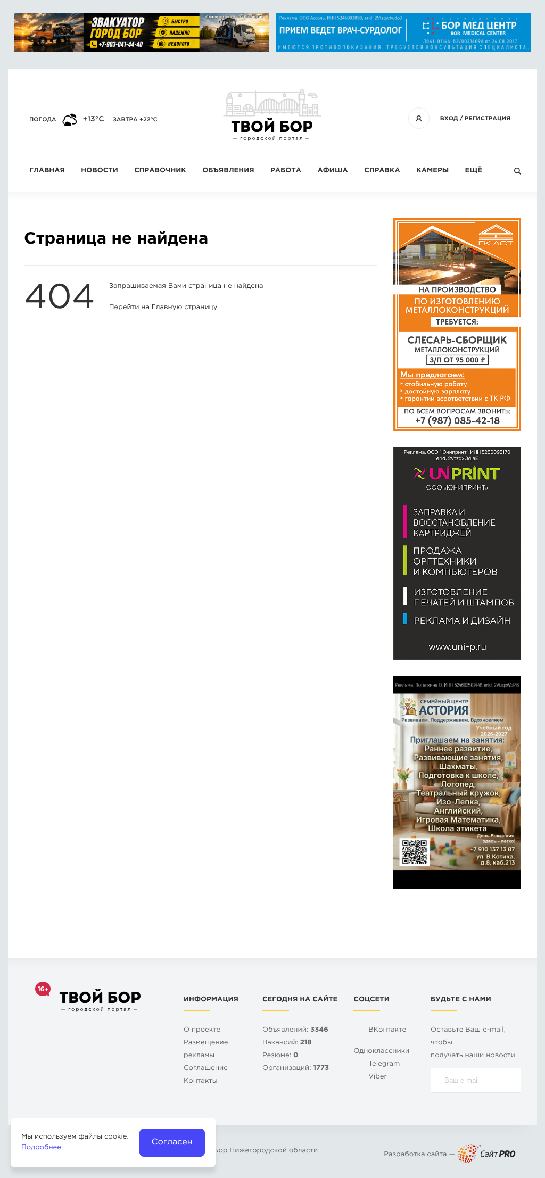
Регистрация (487, 118)
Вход (449, 118)
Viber (377, 1077)
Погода (42, 119)
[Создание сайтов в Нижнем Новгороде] (486, 1155)
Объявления (228, 171)
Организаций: (295, 1069)
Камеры (432, 171)
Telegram (384, 1064)
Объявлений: (295, 1030)
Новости (99, 171)
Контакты (201, 1081)
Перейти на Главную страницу (163, 308)
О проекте (202, 1030)
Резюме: (280, 1056)
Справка (382, 171)
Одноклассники (381, 1052)
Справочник (160, 171)
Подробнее (41, 1148)
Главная (47, 171)
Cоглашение (206, 1069)
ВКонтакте (387, 1030)
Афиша (332, 171)
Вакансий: (287, 1043)
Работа (285, 171)
